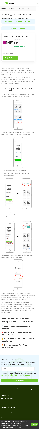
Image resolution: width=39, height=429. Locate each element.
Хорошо (34, 424)
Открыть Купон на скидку (11, 58)
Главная (3, 8)
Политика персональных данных (11, 417)
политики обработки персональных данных (15, 375)
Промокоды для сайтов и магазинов (20, 8)
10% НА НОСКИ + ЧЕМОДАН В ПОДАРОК (16, 36)
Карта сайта (26, 417)
